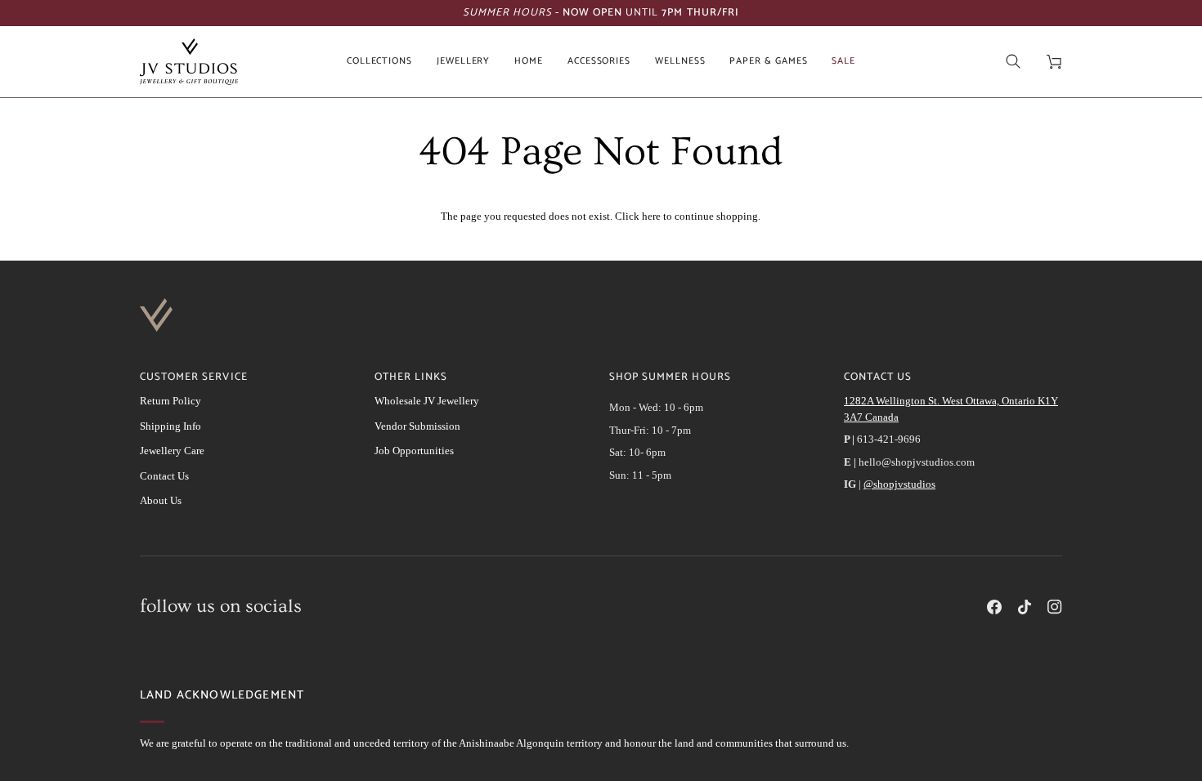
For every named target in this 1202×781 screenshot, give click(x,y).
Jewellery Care (172, 450)
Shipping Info (170, 426)
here (651, 216)
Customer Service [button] (194, 377)
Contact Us (164, 476)
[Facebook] (994, 607)
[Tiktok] (1024, 607)
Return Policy (170, 401)
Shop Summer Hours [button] (670, 377)
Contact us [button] (878, 377)
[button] (379, 61)
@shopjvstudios (899, 484)
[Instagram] (1054, 607)
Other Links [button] (411, 377)
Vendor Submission (417, 426)
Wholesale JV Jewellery (427, 401)
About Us (161, 500)
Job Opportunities (414, 450)
